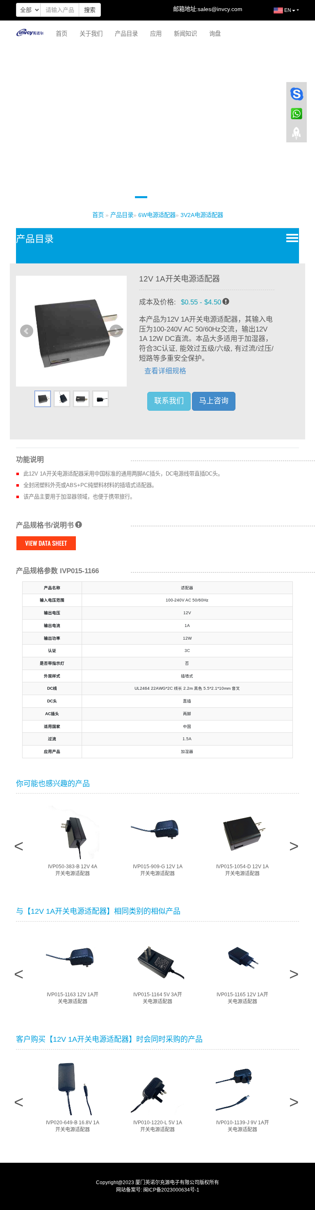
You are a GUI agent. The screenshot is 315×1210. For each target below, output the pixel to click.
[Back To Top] (296, 136)
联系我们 (169, 401)
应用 (156, 33)
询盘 (215, 33)
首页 (61, 33)
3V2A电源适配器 (201, 215)
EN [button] (287, 10)
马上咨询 (213, 401)
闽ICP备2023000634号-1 (171, 1190)
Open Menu (290, 237)
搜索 (90, 10)
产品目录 (126, 33)
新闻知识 (185, 33)
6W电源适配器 (157, 215)
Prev (26, 331)
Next (116, 331)
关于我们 (91, 33)
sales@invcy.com (220, 9)
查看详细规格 (165, 371)
